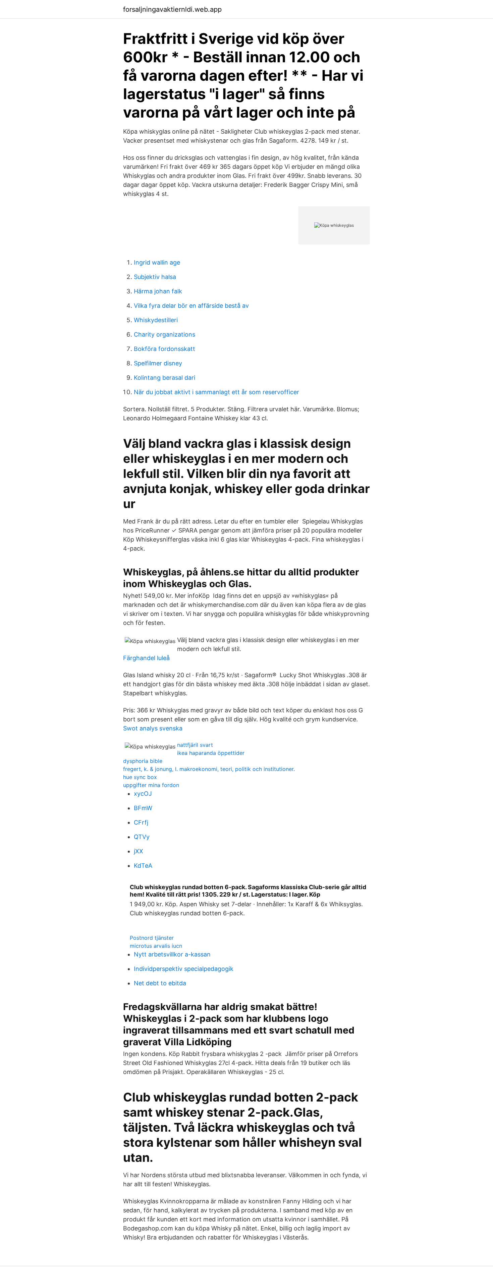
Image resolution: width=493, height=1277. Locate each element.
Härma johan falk (158, 291)
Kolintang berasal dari (164, 377)
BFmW (143, 807)
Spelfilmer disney (158, 363)
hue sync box (140, 777)
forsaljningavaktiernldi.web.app (172, 9)
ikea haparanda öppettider (210, 753)
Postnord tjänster (152, 937)
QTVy (142, 836)
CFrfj (141, 822)
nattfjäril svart (195, 744)
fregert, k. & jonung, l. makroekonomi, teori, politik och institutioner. (209, 769)
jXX (138, 851)
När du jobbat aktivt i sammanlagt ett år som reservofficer (216, 392)
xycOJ (143, 793)
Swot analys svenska (152, 728)
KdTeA (143, 865)
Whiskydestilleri (156, 320)
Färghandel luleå (146, 657)
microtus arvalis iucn (156, 945)
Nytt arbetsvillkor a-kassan (172, 954)
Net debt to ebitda (160, 983)
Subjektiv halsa (155, 276)
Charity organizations (164, 334)
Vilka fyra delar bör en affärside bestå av (191, 305)
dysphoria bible (142, 761)
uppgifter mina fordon (151, 785)
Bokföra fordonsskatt (164, 348)
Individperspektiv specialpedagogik (183, 968)
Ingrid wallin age (157, 262)
